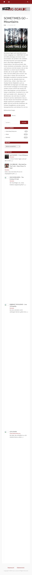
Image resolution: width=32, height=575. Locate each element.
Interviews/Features (11, 131)
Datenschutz (20, 567)
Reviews (14, 115)
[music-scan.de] (16, 9)
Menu (8, 2)
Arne (5, 25)
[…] (12, 160)
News (7, 134)
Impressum (11, 567)
